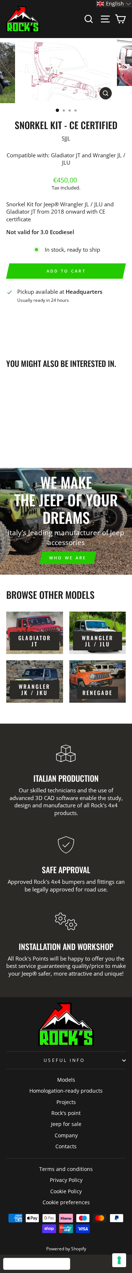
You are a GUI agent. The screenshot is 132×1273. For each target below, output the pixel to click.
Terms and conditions (66, 1168)
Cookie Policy (66, 1191)
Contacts (66, 1146)
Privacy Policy (66, 1179)
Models (66, 1079)
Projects (66, 1102)
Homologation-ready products (66, 1090)
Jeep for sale (66, 1123)
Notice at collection (36, 1264)
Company (66, 1135)
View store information (40, 312)
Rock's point (66, 1112)
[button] (114, 3)
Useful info (64, 1060)
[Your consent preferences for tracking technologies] (119, 1260)
